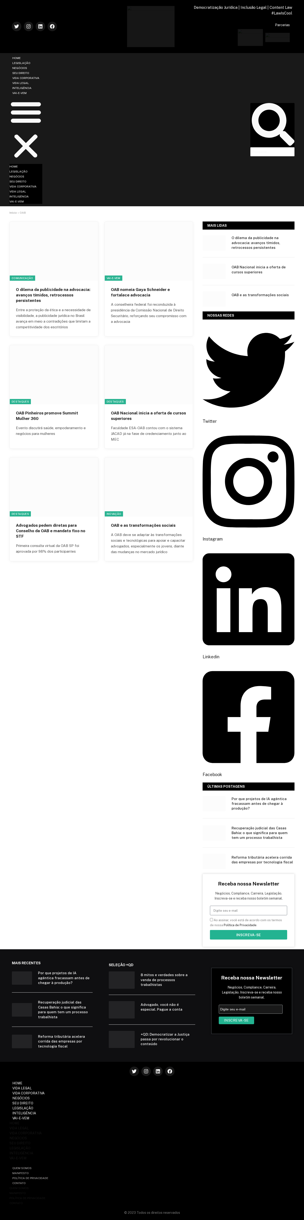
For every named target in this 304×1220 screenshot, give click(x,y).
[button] (26, 129)
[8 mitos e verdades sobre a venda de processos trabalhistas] (122, 980)
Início (13, 212)
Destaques (20, 401)
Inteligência (22, 88)
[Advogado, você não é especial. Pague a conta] (122, 1009)
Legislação (21, 63)
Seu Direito (20, 73)
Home (16, 58)
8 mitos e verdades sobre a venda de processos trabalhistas (164, 980)
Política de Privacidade (240, 925)
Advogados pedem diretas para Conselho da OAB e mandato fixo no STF (50, 531)
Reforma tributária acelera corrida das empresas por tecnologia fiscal (262, 859)
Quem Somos (22, 1168)
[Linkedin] (40, 26)
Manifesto (20, 1173)
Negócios (19, 68)
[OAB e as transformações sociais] (149, 487)
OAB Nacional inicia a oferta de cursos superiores (148, 416)
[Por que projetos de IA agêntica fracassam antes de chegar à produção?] (214, 803)
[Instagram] (28, 26)
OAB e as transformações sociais (143, 525)
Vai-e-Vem (19, 93)
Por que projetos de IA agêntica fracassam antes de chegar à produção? (259, 804)
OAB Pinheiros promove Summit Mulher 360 (47, 416)
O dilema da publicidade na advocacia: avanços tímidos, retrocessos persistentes (53, 295)
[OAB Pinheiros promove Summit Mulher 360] (54, 374)
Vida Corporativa (25, 78)
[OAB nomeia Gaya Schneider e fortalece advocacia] (149, 251)
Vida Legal (20, 83)
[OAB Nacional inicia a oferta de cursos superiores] (149, 374)
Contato (19, 1183)
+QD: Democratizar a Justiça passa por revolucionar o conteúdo (165, 1039)
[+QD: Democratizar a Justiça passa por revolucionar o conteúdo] (122, 1039)
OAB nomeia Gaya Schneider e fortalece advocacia (140, 292)
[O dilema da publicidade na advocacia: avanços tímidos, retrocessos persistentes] (54, 251)
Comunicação (22, 278)
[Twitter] (16, 26)
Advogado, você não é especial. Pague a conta (161, 1007)
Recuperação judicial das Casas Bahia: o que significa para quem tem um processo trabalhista (260, 833)
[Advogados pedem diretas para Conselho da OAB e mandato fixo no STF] (54, 487)
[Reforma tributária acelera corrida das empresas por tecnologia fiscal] (214, 861)
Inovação (114, 513)
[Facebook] (52, 26)
